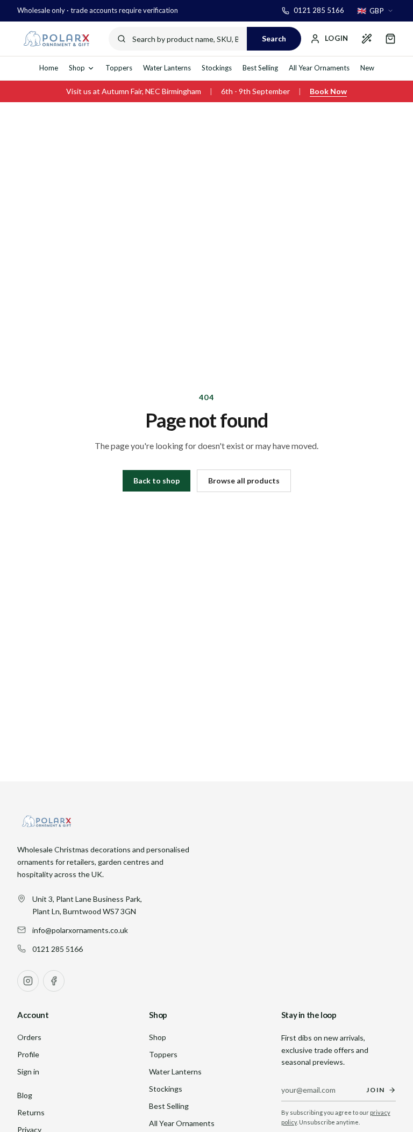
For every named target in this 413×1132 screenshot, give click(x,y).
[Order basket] (390, 38)
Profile (28, 1054)
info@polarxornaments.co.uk (80, 930)
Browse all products (244, 480)
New (367, 67)
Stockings (217, 67)
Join (375, 1090)
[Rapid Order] (366, 38)
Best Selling (260, 67)
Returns (31, 1112)
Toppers (118, 67)
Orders (29, 1037)
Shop (77, 67)
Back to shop (156, 480)
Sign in (28, 1071)
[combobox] (375, 10)
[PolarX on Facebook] (54, 981)
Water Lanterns (167, 67)
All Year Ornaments (319, 67)
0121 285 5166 (57, 948)
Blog (24, 1095)
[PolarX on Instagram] (28, 981)
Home (48, 67)
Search (274, 38)
